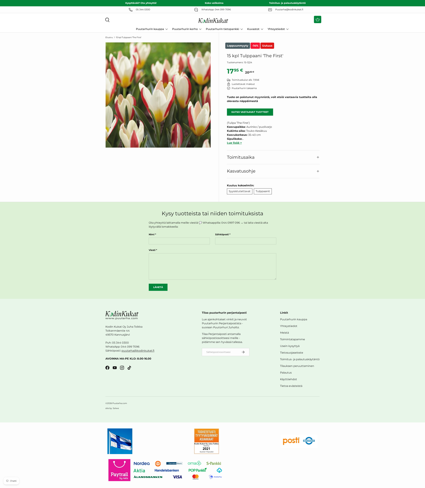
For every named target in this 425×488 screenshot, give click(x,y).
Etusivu (109, 37)
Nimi (151, 234)
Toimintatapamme (292, 339)
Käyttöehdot (288, 379)
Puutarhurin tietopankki (222, 29)
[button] (317, 19)
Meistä (284, 332)
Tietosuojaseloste (291, 352)
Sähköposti (222, 234)
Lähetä (158, 287)
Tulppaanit (263, 191)
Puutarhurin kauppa (150, 29)
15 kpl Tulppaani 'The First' (128, 37)
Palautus (286, 372)
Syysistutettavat (240, 191)
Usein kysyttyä (289, 346)
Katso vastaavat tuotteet (250, 111)
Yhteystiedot (276, 29)
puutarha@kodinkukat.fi (138, 350)
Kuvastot (253, 29)
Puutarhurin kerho (185, 29)
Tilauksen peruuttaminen (297, 366)
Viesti (152, 250)
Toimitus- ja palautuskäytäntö (300, 359)
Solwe (116, 408)
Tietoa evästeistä (291, 386)
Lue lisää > (234, 142)
